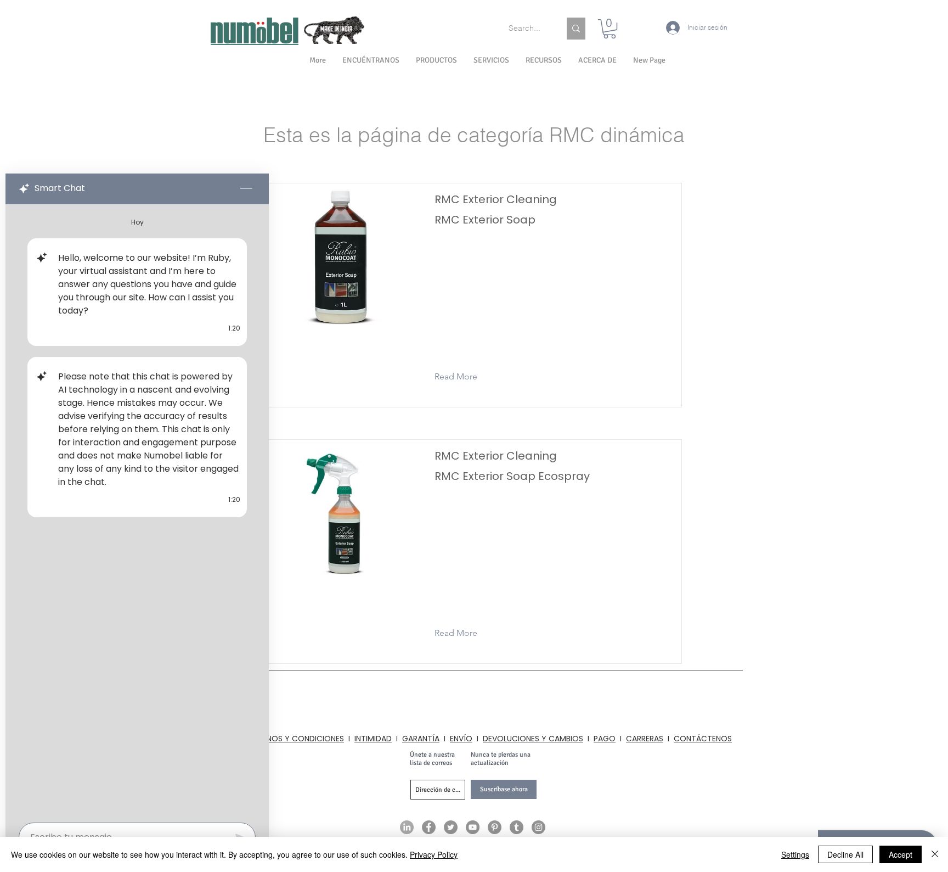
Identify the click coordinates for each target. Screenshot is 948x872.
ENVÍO (461, 738)
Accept (900, 854)
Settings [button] (795, 854)
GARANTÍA (420, 738)
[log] (137, 510)
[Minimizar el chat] (246, 189)
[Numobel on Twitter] (451, 827)
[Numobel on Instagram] (538, 827)
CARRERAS (644, 738)
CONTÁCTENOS (703, 738)
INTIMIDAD (373, 738)
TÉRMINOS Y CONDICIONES (294, 738)
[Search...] (576, 29)
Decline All (845, 854)
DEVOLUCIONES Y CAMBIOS (533, 738)
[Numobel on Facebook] (429, 827)
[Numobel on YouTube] (472, 827)
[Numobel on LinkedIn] (407, 827)
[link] (609, 28)
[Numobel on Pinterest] (494, 827)
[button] (597, 60)
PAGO (605, 738)
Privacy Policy (434, 854)
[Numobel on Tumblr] (516, 827)
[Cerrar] (934, 854)
